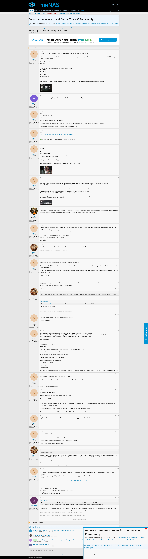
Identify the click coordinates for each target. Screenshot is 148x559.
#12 (118, 314)
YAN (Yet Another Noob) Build (42, 535)
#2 (118, 95)
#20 (118, 497)
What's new (37, 10)
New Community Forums (120, 554)
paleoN (34, 252)
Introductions (47, 536)
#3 (118, 111)
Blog (43, 13)
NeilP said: (43, 292)
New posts (31, 13)
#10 (118, 260)
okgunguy (35, 536)
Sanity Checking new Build (41, 544)
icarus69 (35, 531)
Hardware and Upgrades (48, 531)
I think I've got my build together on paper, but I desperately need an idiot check (62, 540)
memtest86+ (49, 303)
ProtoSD (34, 103)
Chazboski (35, 541)
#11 (118, 288)
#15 (118, 389)
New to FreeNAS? (47, 546)
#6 (118, 177)
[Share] (116, 51)
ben (34, 216)
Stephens (34, 505)
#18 (118, 447)
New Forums (146, 333)
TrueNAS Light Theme (35, 557)
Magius (34, 546)
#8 (118, 225)
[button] (41, 10)
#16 (118, 415)
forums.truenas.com (104, 545)
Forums (31, 10)
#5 (118, 146)
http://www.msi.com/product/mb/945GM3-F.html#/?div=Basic (57, 134)
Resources (65, 10)
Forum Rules (51, 13)
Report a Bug (73, 10)
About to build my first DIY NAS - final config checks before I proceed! (54, 530)
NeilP (31, 32)
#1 (118, 51)
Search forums (38, 13)
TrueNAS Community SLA (63, 13)
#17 (118, 431)
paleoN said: (44, 301)
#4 (118, 130)
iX (117, 4)
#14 (118, 374)
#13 (118, 330)
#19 (118, 468)
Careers (82, 10)
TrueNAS (114, 4)
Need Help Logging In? (75, 13)
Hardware (47, 541)
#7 (118, 208)
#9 (118, 244)
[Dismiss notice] (118, 17)
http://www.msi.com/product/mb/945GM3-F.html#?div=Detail (72, 480)
